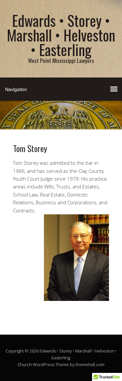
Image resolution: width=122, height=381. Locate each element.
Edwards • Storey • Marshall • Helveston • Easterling (61, 34)
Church (25, 364)
